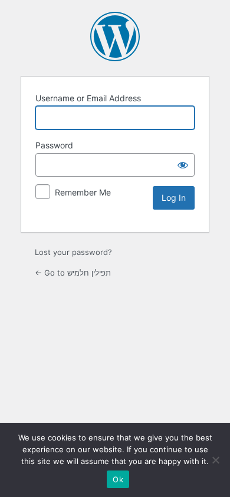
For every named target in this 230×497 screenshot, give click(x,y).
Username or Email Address (88, 98)
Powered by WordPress (115, 36)
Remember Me (83, 192)
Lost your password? (73, 252)
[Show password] (183, 165)
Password (54, 145)
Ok (118, 479)
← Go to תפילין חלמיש (73, 272)
